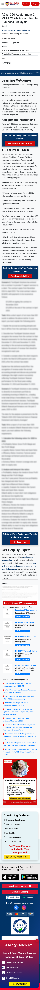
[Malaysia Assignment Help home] (13, 3)
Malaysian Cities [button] (19, 892)
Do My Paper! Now (19, 856)
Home (2, 73)
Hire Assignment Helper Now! (20, 143)
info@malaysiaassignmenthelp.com (21, 903)
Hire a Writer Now (19, 984)
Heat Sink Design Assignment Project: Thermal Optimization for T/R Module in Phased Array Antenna (20, 751)
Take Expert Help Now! (20, 276)
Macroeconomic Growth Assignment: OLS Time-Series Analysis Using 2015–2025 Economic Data (20, 736)
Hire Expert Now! (20, 542)
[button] (2, 4)
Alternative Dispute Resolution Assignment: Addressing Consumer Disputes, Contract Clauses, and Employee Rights (19, 727)
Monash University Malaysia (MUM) (16, 30)
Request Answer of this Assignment (20, 603)
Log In (35, 4)
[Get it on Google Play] (29, 877)
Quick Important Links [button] (19, 886)
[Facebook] (16, 907)
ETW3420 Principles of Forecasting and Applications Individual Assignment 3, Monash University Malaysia (18, 711)
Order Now (26, 4)
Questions (11, 73)
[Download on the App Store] (10, 877)
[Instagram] (24, 907)
